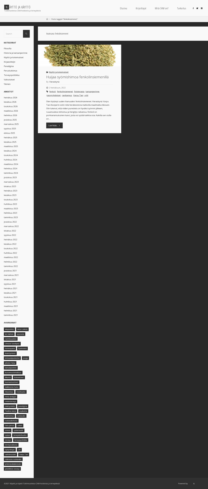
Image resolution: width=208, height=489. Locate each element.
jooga (25, 358)
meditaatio (21, 392)
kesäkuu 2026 (10, 102)
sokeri (19, 425)
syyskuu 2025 (10, 128)
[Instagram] (202, 8)
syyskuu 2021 (10, 284)
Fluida (190, 483)
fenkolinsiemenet (65, 91)
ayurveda (20, 334)
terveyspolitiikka (20, 440)
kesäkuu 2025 (10, 142)
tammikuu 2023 (11, 217)
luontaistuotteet (11, 382)
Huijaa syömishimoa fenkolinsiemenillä (77, 76)
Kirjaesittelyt (9, 62)
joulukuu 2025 (10, 119)
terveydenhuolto (19, 435)
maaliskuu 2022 (11, 257)
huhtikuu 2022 (10, 253)
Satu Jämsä (9, 425)
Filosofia (7, 48)
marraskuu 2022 (11, 226)
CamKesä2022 (10, 339)
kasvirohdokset (54, 95)
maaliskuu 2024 (11, 164)
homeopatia (10, 348)
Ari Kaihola (9, 334)
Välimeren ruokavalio (13, 459)
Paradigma (9, 66)
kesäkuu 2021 (10, 293)
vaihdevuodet (10, 454)
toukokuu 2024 (11, 155)
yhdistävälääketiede (13, 464)
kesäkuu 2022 (10, 244)
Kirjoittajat (141, 8)
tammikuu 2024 (11, 173)
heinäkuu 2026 (10, 97)
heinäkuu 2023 (10, 190)
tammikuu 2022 (11, 266)
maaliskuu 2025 (11, 146)
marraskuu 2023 (11, 182)
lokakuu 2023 (10, 186)
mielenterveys (10, 401)
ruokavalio (21, 416)
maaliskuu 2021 (11, 306)
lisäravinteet (19, 377)
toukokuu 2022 (11, 248)
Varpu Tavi (78, 95)
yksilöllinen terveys (12, 469)
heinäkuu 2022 (10, 239)
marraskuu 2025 (11, 124)
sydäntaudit (18, 430)
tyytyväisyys (10, 449)
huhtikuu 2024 (10, 159)
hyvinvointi (22, 348)
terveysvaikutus (11, 445)
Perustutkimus (10, 70)
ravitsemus (67, 95)
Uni (19, 449)
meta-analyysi (10, 397)
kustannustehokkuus (13, 372)
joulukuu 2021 (10, 270)
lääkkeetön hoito (11, 387)
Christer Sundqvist (12, 343)
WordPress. (199, 483)
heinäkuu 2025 (10, 137)
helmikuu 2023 (10, 213)
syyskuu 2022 (10, 235)
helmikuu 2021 (10, 310)
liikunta (8, 377)
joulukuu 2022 (10, 221)
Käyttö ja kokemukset (58, 72)
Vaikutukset (9, 79)
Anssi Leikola (22, 329)
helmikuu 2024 (10, 168)
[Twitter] (197, 8)
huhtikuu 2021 (10, 301)
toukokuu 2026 (11, 106)
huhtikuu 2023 (10, 204)
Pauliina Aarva (10, 411)
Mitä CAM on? (161, 8)
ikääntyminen (10, 353)
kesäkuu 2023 (10, 195)
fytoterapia (79, 91)
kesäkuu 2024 (10, 150)
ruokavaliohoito (11, 421)
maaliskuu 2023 (11, 208)
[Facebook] (193, 8)
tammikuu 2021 (11, 315)
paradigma (22, 406)
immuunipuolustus (12, 358)
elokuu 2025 (9, 133)
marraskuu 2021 (11, 275)
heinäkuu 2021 (10, 288)
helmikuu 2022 (10, 261)
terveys (8, 440)
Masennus (9, 392)
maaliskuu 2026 (11, 111)
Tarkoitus (181, 8)
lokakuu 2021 (10, 279)
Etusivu (123, 8)
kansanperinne (92, 91)
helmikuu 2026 (10, 115)
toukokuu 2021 (11, 297)
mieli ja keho (10, 406)
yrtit (86, 95)
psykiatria (23, 411)
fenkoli (52, 91)
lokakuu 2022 (10, 230)
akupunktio (9, 329)
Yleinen (7, 84)
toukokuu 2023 (11, 199)
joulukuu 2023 (10, 177)
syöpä (7, 435)
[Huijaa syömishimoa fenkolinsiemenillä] (79, 55)
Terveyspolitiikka (11, 75)
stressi (7, 430)
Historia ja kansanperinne (15, 53)
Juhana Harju (10, 363)
